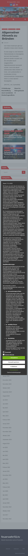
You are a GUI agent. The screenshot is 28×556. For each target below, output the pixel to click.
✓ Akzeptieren (14, 357)
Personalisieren (14, 370)
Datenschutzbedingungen (14, 372)
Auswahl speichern (13, 362)
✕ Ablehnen (13, 366)
